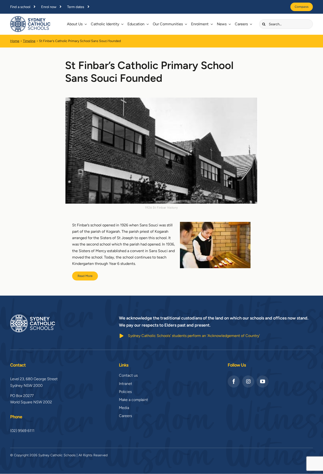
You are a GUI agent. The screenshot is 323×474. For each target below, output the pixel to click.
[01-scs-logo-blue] (30, 18)
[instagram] (248, 381)
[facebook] (234, 381)
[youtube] (263, 381)
